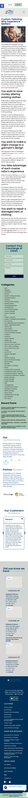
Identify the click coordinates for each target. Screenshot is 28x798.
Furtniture (7, 336)
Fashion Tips (8, 327)
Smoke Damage (9, 379)
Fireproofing (8, 329)
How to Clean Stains (10, 342)
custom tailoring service (8, 86)
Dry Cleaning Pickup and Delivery (14, 323)
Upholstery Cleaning (10, 389)
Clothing (6, 300)
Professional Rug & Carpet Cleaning (11, 740)
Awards (6, 294)
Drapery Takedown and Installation (15, 319)
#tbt (5, 288)
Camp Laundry (8, 707)
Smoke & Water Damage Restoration (11, 757)
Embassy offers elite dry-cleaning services (13, 420)
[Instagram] (16, 699)
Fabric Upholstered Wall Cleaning (13, 748)
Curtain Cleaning (9, 311)
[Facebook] (12, 699)
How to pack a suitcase (11, 346)
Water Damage (9, 391)
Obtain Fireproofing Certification (13, 750)
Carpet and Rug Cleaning (12, 296)
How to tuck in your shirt (11, 348)
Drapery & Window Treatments (13, 743)
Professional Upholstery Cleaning (14, 375)
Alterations (7, 292)
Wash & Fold (7, 717)
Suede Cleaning (9, 381)
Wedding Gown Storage (11, 395)
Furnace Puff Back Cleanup (12, 333)
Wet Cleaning (8, 396)
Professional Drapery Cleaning (13, 373)
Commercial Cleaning (11, 309)
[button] (2, 6)
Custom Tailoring (9, 313)
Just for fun (7, 352)
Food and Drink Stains (11, 331)
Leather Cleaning (9, 358)
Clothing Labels (9, 304)
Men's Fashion (8, 362)
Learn (6, 356)
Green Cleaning (9, 338)
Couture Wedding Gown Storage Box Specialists (13, 720)
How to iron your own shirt (12, 344)
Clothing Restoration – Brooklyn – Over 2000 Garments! (14, 423)
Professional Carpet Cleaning (13, 371)
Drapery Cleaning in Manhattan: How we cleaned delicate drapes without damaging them (13, 416)
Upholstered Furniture (11, 387)
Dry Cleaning (8, 321)
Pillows (6, 367)
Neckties (7, 364)
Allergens (7, 290)
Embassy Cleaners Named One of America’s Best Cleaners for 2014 (13, 408)
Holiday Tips (8, 340)
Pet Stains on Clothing (11, 365)
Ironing (6, 350)
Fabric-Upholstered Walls (12, 325)
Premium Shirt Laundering (12, 369)
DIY (5, 315)
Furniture (7, 335)
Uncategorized (8, 385)
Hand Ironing (7, 714)
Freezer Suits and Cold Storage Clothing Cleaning (13, 753)
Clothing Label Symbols (11, 302)
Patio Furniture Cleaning (11, 737)
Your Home (7, 398)
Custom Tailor (8, 723)
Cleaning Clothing (9, 298)
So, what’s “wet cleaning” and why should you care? (13, 411)
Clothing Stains (8, 307)
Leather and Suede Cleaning (12, 725)
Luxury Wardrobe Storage (12, 360)
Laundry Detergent (10, 354)
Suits (5, 383)
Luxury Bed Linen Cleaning (11, 735)
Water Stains (8, 393)
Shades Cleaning (9, 377)
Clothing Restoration (10, 305)
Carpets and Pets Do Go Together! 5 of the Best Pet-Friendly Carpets (13, 426)
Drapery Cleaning (9, 317)
